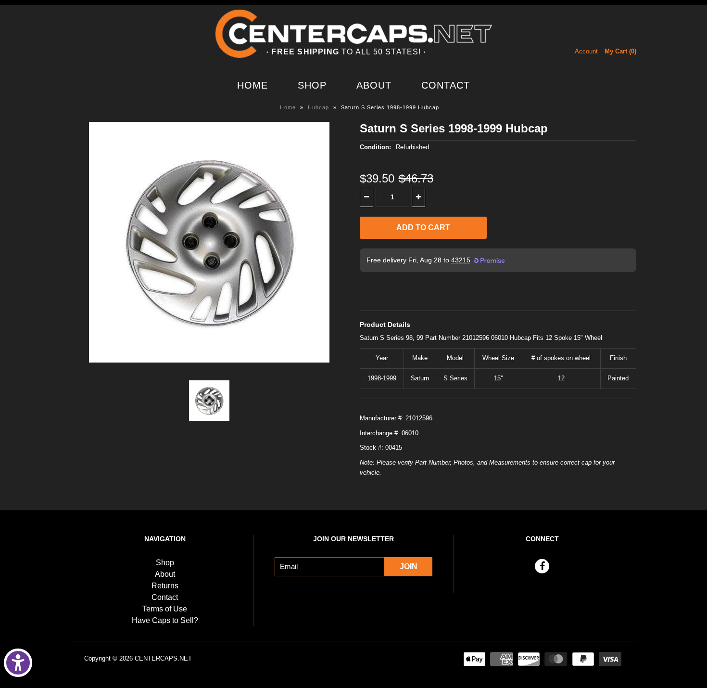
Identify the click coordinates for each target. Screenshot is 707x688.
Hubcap (318, 107)
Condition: (375, 147)
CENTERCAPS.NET (163, 658)
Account (586, 51)
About (373, 85)
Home (252, 85)
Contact (445, 85)
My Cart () (620, 51)
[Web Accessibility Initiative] (18, 663)
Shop (312, 85)
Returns (165, 586)
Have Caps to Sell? (165, 620)
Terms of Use (164, 609)
